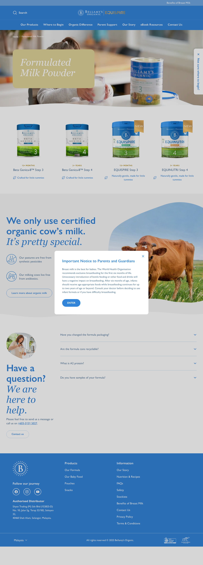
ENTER (71, 302)
